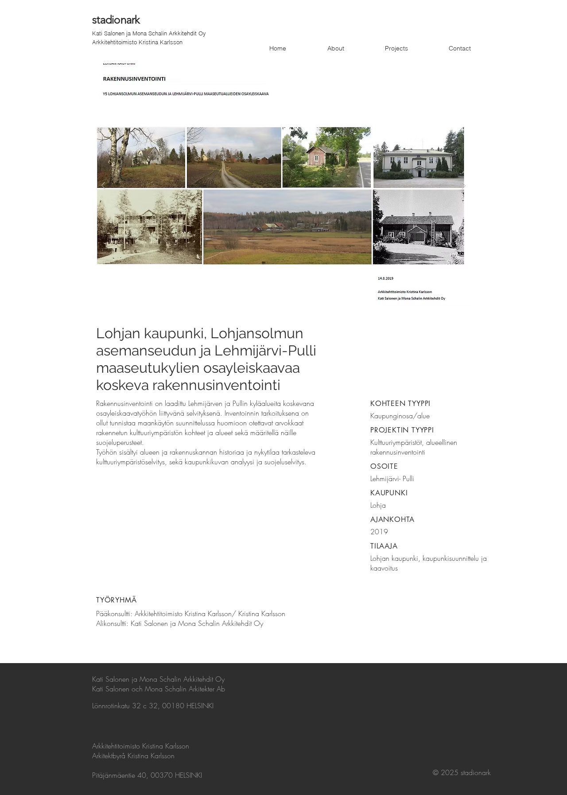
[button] (283, 185)
